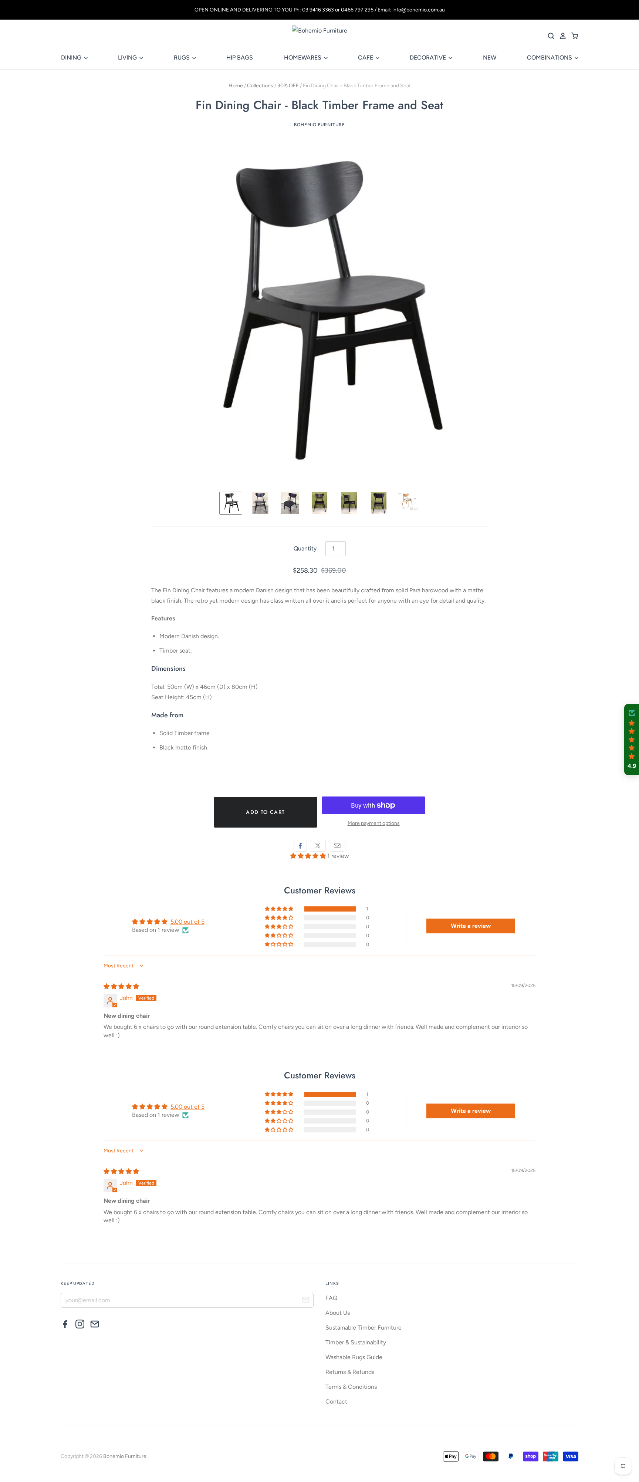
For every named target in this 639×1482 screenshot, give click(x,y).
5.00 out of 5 (187, 921)
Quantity (305, 548)
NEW (489, 57)
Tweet (318, 846)
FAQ (331, 1297)
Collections (260, 85)
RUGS (182, 57)
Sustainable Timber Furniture (363, 1327)
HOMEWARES (303, 57)
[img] (121, 986)
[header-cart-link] (572, 36)
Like (300, 846)
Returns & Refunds (349, 1371)
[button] (308, 855)
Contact (336, 1401)
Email (337, 846)
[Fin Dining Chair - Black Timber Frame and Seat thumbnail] (231, 503)
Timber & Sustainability (355, 1342)
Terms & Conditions (351, 1386)
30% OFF (288, 85)
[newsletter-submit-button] (305, 1300)
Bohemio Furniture (319, 124)
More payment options (374, 823)
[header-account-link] (561, 36)
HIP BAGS (239, 57)
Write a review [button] (471, 925)
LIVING (128, 57)
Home (236, 85)
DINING (72, 57)
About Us (337, 1312)
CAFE (366, 57)
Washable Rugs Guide (353, 1357)
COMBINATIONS (550, 57)
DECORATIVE (428, 57)
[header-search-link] (549, 36)
